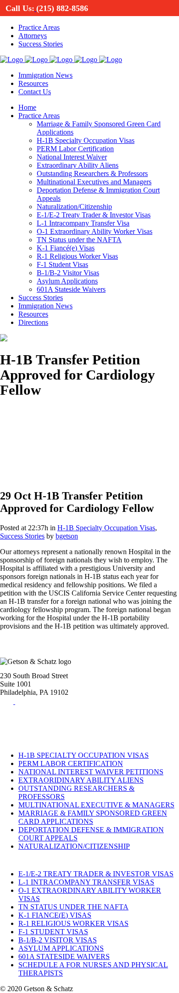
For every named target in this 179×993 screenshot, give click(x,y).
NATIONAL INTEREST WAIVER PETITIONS (90, 772)
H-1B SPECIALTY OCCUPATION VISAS (83, 755)
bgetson (67, 536)
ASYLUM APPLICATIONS (61, 948)
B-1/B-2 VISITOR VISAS (57, 940)
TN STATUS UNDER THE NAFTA (73, 907)
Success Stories (22, 536)
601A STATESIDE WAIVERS (64, 956)
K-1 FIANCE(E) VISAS (54, 915)
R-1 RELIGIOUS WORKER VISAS (73, 923)
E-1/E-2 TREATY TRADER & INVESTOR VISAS (95, 874)
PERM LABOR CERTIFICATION (70, 763)
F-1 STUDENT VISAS (53, 932)
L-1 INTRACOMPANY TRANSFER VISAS (86, 882)
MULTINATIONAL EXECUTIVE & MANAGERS (96, 805)
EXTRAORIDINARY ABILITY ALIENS (81, 780)
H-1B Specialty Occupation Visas (106, 528)
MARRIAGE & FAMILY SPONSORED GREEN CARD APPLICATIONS (92, 817)
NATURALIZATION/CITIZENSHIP (74, 846)
